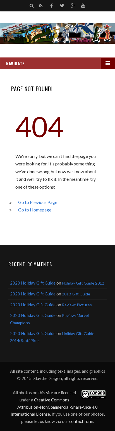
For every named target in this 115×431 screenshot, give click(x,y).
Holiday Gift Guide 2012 (83, 283)
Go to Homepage (34, 209)
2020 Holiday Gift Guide (33, 282)
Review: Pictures (77, 304)
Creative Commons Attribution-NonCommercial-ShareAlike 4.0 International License (54, 406)
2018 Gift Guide (76, 294)
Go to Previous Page (37, 202)
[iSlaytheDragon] (57, 33)
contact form (81, 421)
